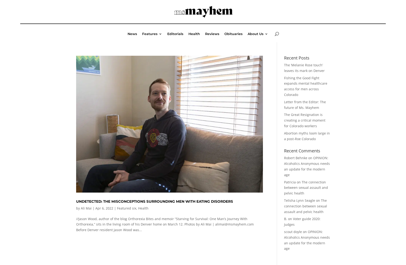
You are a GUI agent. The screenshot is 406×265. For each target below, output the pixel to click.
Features (149, 34)
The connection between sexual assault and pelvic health (306, 188)
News (132, 34)
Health (194, 34)
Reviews (212, 34)
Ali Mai (86, 208)
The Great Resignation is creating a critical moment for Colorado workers (304, 120)
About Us (255, 34)
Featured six (126, 208)
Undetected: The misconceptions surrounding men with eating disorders (154, 201)
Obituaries (233, 34)
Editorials (175, 34)
